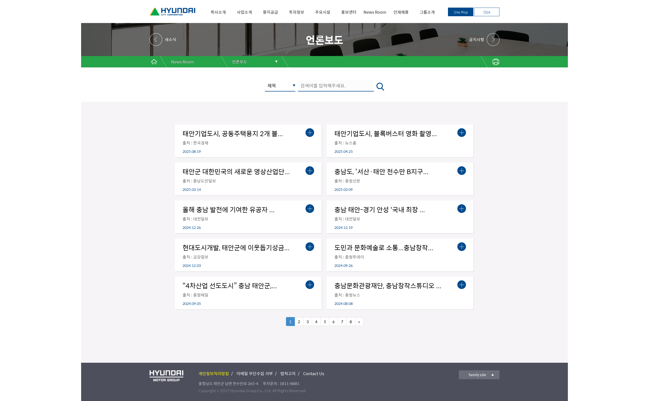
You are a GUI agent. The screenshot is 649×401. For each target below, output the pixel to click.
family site (477, 374)
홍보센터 (348, 12)
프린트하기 (489, 61)
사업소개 (244, 12)
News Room (375, 12)
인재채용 (401, 12)
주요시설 (322, 12)
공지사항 (476, 39)
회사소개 (218, 12)
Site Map (461, 12)
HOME (154, 61)
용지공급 (270, 12)
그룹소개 (427, 12)
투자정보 (296, 12)
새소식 (170, 39)
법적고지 (288, 373)
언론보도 (239, 62)
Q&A (486, 12)
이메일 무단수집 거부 (255, 373)
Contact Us (313, 373)
